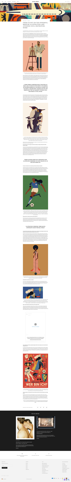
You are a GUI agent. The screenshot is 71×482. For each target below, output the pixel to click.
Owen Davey (31, 33)
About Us (27, 463)
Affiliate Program (64, 470)
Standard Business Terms (45, 470)
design (29, 20)
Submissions (27, 469)
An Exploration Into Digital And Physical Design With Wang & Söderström (44, 432)
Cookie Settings (44, 469)
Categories (9, 1)
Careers (27, 464)
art (37, 429)
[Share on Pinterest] (43, 407)
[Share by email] (46, 407)
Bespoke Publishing (64, 469)
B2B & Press (14, 1)
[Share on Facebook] (37, 407)
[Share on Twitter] (40, 407)
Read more (38, 438)
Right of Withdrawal (44, 463)
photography (18, 440)
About (18, 1)
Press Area (63, 463)
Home (2, 1)
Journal (27, 468)
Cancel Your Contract (44, 464)
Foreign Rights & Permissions (65, 468)
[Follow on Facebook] (2, 475)
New (5, 1)
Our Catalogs (63, 464)
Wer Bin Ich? (31, 400)
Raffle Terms (43, 468)
